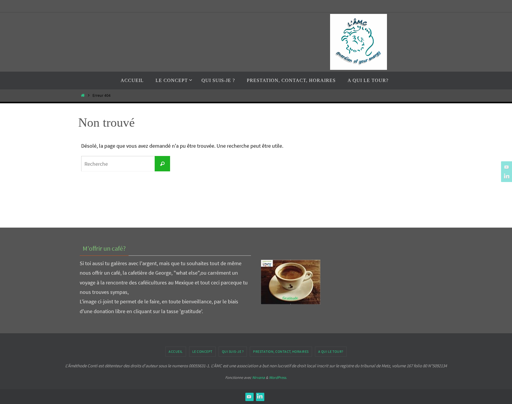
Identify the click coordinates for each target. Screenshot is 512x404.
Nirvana (258, 377)
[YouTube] (506, 167)
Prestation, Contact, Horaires (281, 351)
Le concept (202, 351)
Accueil (176, 351)
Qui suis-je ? (233, 351)
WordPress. (278, 377)
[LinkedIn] (506, 176)
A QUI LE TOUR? (330, 351)
